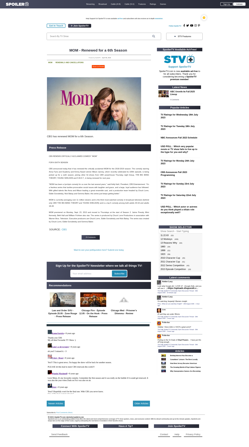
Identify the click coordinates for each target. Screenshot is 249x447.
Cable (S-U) (129, 4)
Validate (239, 4)
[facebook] (184, 25)
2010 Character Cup (170, 258)
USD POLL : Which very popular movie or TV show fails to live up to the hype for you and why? (179, 149)
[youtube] (192, 25)
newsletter (159, 18)
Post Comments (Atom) (64, 413)
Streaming (90, 4)
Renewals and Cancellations (70, 62)
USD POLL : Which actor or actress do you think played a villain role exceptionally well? (179, 210)
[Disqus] (98, 361)
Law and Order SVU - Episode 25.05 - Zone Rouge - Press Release (62, 313)
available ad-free (189, 71)
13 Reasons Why (169, 243)
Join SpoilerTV (81, 26)
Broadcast (103, 4)
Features (142, 4)
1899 (163, 250)
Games (163, 4)
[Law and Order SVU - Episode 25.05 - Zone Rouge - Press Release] (63, 307)
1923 (163, 254)
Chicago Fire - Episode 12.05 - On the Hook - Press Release (93, 313)
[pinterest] (199, 25)
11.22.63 (165, 235)
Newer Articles (55, 403)
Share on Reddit (98, 67)
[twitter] (187, 25)
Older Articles (141, 403)
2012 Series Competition (172, 265)
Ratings (153, 4)
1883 (163, 246)
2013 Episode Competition (173, 269)
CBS (64, 229)
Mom (50, 62)
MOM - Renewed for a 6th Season (98, 50)
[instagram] (195, 25)
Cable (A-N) (116, 4)
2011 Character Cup (170, 261)
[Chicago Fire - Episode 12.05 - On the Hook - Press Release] (93, 307)
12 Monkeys (166, 239)
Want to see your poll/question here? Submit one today (99, 250)
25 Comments (91, 237)
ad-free (120, 18)
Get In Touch (56, 25)
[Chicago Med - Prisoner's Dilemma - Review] (124, 307)
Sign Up (226, 4)
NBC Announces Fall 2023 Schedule (179, 137)
